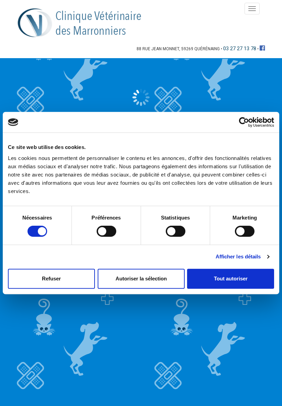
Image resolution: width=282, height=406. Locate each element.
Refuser (51, 278)
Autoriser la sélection (141, 278)
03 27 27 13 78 (239, 49)
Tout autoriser (231, 278)
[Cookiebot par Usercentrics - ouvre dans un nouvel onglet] (244, 122)
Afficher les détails (238, 256)
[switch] (106, 231)
